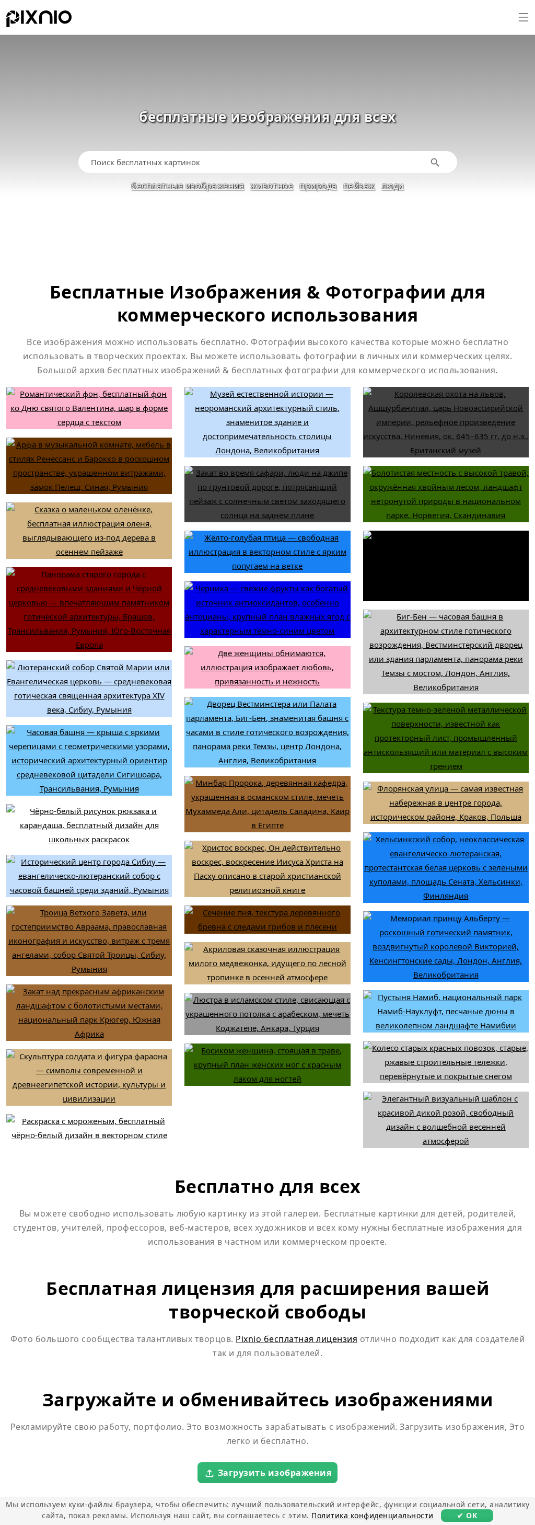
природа (318, 185)
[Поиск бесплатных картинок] (435, 162)
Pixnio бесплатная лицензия (296, 1339)
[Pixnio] (39, 20)
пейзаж (359, 185)
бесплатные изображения (187, 185)
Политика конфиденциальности (372, 1515)
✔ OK (467, 1515)
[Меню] (523, 17)
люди (392, 185)
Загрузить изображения (275, 1472)
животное (271, 185)
